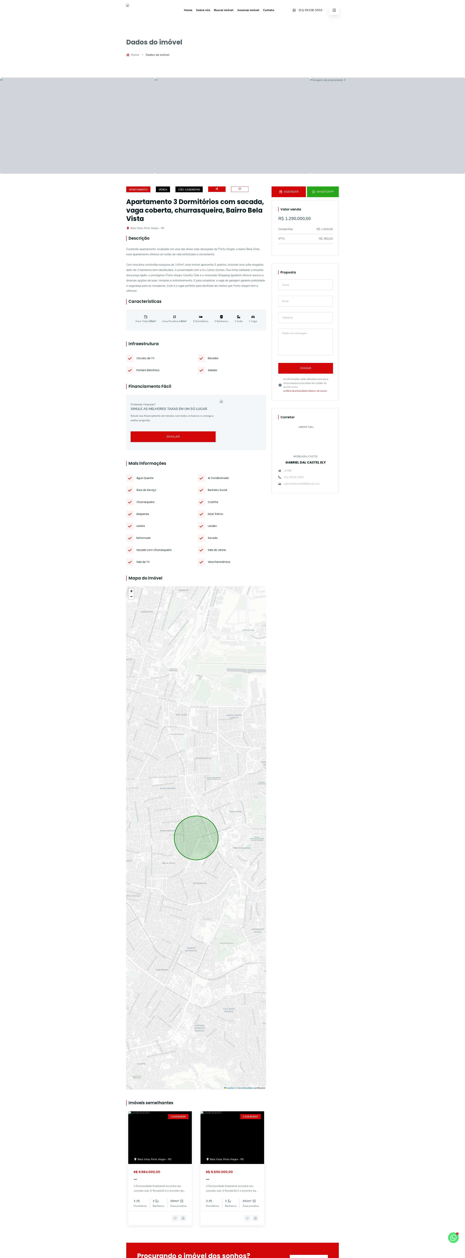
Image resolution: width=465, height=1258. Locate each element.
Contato (268, 10)
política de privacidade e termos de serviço (305, 390)
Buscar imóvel (224, 10)
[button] (131, 591)
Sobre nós (203, 10)
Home (188, 10)
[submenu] (334, 10)
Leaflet (230, 1087)
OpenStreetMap (245, 1087)
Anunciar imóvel (248, 10)
